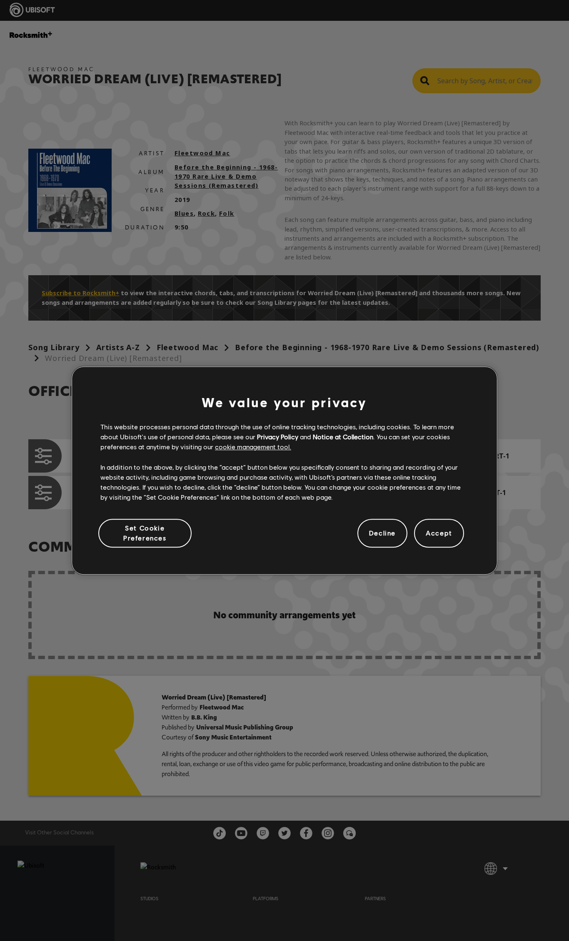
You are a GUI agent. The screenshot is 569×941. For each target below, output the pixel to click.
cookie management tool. (253, 447)
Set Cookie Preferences (145, 533)
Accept (439, 533)
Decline (382, 533)
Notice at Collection (343, 437)
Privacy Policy (277, 437)
